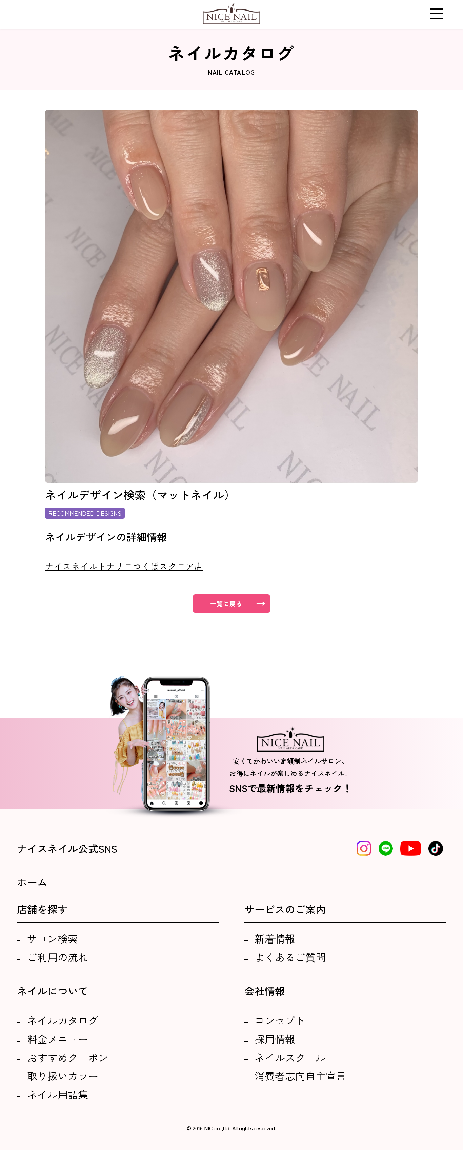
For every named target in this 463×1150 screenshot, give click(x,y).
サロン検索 (52, 938)
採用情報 (275, 1038)
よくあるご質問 (290, 957)
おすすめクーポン (67, 1057)
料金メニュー (57, 1038)
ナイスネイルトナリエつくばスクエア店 (124, 566)
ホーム (32, 881)
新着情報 (275, 938)
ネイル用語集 (57, 1094)
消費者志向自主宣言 (300, 1075)
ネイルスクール (290, 1057)
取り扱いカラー (62, 1075)
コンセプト (280, 1020)
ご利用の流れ (57, 957)
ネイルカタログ (62, 1020)
